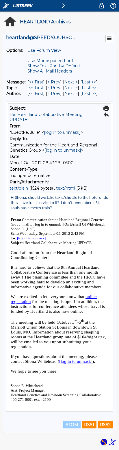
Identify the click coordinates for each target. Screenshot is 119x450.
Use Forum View (44, 50)
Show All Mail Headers (49, 71)
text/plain (19, 188)
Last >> (89, 82)
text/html (65, 188)
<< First (36, 82)
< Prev (53, 82)
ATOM (72, 424)
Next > (71, 82)
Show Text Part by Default (53, 65)
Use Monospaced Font (50, 60)
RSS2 (105, 424)
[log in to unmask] (62, 132)
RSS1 (89, 424)
